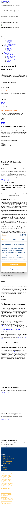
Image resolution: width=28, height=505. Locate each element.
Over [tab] (23, 239)
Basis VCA (10, 351)
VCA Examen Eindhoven (7, 477)
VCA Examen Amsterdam (7, 473)
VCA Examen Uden (5, 484)
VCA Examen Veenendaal (7, 485)
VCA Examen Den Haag (6, 476)
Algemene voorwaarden (6, 501)
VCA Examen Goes (5, 480)
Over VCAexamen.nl (6, 493)
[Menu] (1, 36)
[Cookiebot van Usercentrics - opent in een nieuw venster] (20, 235)
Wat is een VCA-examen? (7, 494)
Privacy (2, 502)
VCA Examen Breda (5, 475)
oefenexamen (4, 325)
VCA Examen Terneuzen (7, 483)
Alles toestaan (14, 264)
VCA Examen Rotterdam (7, 481)
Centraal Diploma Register (7, 499)
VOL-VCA (17, 351)
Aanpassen (13, 269)
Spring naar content (5, 1)
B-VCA (20, 337)
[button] (3, 102)
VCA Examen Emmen (6, 479)
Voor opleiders (4, 497)
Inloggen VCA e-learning (7, 498)
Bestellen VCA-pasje (6, 503)
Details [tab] (14, 239)
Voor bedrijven (4, 495)
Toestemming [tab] (5, 239)
